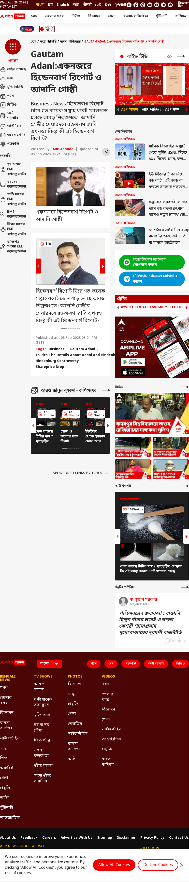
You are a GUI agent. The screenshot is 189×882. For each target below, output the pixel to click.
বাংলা (40, 4)
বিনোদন (94, 16)
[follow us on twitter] (129, 5)
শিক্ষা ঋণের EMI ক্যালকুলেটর (16, 229)
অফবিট (6, 768)
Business (56, 349)
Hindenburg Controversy (57, 361)
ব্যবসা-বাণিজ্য (6, 725)
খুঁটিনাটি (161, 16)
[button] (13, 51)
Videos (108, 677)
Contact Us (179, 838)
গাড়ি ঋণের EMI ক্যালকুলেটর (16, 199)
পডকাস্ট (13, 144)
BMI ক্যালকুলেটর (16, 214)
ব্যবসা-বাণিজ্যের (135, 16)
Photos (75, 677)
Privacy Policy (152, 838)
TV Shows (43, 677)
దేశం (108, 4)
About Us (8, 838)
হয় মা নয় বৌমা (41, 727)
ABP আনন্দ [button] (129, 109)
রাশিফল (181, 16)
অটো (4, 798)
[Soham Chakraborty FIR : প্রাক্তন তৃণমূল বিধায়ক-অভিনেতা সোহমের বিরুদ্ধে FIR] (133, 469)
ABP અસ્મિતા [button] (151, 109)
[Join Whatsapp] (170, 5)
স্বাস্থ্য (4, 748)
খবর (4, 687)
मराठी (76, 4)
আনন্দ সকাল (39, 686)
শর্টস (10, 96)
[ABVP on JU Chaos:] (133, 447)
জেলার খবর (54, 16)
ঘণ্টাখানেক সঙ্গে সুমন (43, 702)
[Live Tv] (181, 56)
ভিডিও (12, 104)
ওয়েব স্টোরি (16, 135)
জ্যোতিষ (75, 724)
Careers (49, 838)
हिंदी (50, 4)
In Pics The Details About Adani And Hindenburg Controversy (90, 355)
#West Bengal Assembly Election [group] (153, 307)
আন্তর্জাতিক (9, 818)
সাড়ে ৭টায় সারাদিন (42, 778)
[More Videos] (185, 387)
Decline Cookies (158, 865)
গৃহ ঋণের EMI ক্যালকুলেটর (16, 169)
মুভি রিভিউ (15, 87)
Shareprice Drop (50, 367)
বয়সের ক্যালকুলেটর (16, 184)
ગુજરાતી (120, 4)
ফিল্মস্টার (42, 740)
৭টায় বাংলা (43, 765)
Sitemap (104, 838)
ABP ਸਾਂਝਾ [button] (172, 109)
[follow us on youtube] (150, 5)
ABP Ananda (63, 149)
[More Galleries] (106, 390)
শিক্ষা (4, 758)
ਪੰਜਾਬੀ (87, 4)
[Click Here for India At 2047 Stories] (27, 29)
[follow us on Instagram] (157, 5)
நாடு (98, 4)
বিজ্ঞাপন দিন (183, 4)
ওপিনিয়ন (14, 126)
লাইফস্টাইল (9, 738)
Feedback (29, 838)
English (63, 4)
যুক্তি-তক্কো (43, 715)
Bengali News (8, 678)
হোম (34, 16)
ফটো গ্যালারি (12, 115)
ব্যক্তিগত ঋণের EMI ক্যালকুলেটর (16, 247)
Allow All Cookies (114, 865)
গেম (10, 78)
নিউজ (76, 16)
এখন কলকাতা (41, 753)
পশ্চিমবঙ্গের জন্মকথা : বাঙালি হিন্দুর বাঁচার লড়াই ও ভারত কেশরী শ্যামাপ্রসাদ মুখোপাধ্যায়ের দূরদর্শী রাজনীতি (150, 623)
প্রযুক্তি (5, 788)
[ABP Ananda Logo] (13, 16)
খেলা (112, 16)
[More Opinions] (185, 587)
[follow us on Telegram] (163, 5)
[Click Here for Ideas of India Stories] (47, 29)
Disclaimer (126, 838)
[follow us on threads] (143, 5)
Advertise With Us (76, 838)
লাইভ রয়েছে (16, 69)
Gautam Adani (82, 349)
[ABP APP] (133, 362)
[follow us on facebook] (136, 5)
